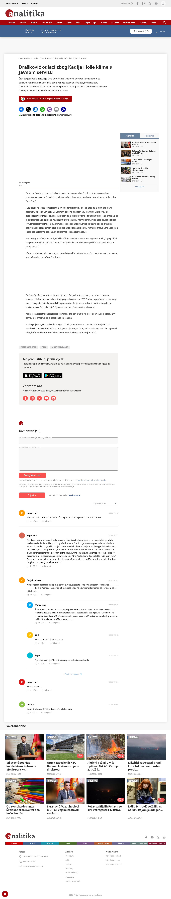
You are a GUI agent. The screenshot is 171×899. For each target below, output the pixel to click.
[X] (39, 398)
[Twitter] (28, 109)
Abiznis (59, 22)
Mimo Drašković (28, 347)
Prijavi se (32, 495)
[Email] (56, 109)
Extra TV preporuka (113, 860)
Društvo (34, 22)
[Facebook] (21, 109)
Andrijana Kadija (60, 347)
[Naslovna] (5, 894)
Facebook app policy (73, 881)
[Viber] (49, 109)
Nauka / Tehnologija (139, 843)
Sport (69, 22)
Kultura (104, 22)
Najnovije (11, 22)
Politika (23, 22)
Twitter (150, 3)
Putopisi (34, 3)
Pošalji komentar (32, 475)
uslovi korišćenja (99, 480)
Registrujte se (74, 495)
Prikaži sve (140, 187)
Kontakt (68, 864)
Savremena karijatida (156, 843)
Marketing (69, 868)
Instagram (144, 3)
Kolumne (24, 3)
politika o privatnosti (85, 480)
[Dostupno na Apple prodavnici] (32, 375)
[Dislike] (35, 521)
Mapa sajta (69, 877)
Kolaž (78, 22)
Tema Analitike (11, 3)
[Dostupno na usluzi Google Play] (53, 375)
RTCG (44, 347)
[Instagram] (32, 398)
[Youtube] (46, 398)
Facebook (137, 3)
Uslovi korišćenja (71, 873)
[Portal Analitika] (25, 13)
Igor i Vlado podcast (113, 856)
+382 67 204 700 (29, 861)
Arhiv (67, 860)
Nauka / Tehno (129, 22)
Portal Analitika (24, 58)
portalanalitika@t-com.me (33, 866)
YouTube (156, 3)
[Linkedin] (35, 109)
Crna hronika (47, 22)
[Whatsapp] (42, 109)
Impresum (69, 856)
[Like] (28, 521)
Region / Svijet (90, 22)
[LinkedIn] (53, 398)
